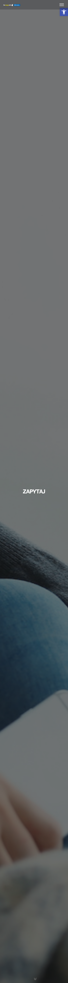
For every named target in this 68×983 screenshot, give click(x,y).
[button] (64, 12)
